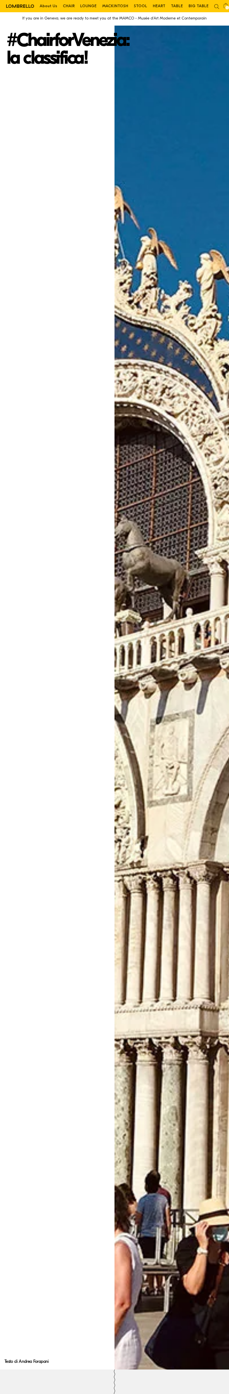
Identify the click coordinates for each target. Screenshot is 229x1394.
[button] (216, 6)
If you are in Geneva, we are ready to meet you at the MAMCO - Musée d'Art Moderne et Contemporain (114, 18)
